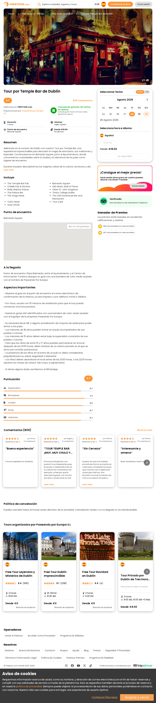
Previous (7, 46)
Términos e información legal (20, 657)
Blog (86, 650)
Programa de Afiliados (72, 635)
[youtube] (78, 665)
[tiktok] (90, 665)
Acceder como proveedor (41, 635)
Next (148, 46)
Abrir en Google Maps (78, 226)
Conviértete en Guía (120, 4)
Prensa (97, 650)
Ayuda (76, 650)
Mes (147, 92)
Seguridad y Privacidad (117, 650)
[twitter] (84, 665)
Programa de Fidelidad (101, 657)
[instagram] (66, 665)
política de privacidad (29, 686)
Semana (140, 92)
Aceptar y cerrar (137, 697)
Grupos (64, 650)
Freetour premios (75, 657)
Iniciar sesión (143, 4)
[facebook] (72, 665)
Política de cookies (51, 657)
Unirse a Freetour (14, 635)
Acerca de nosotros (29, 650)
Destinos (9, 650)
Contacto (50, 650)
